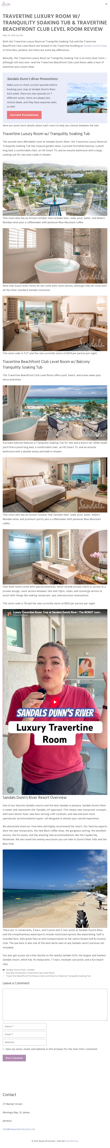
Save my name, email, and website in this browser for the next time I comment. (52, 1049)
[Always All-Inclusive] (6, 4)
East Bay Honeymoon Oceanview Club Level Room (30, 972)
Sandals (31, 969)
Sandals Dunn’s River (95, 45)
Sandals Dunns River (16, 969)
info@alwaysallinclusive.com (19, 1129)
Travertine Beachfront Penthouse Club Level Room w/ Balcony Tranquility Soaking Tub (48, 975)
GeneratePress (72, 1141)
